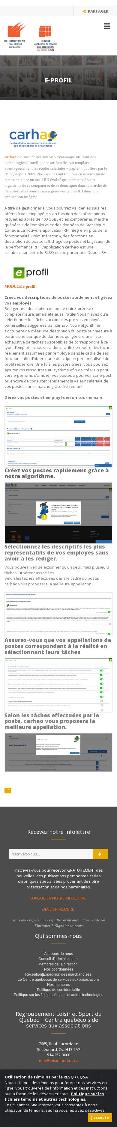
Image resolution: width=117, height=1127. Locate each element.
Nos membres (58, 985)
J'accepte (100, 1117)
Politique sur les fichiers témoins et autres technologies (58, 995)
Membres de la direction (58, 964)
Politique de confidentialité (58, 990)
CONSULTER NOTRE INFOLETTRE (58, 898)
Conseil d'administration (58, 959)
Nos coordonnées (58, 969)
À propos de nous (58, 954)
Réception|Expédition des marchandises (58, 974)
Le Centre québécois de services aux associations (59, 979)
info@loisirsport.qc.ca (58, 1060)
